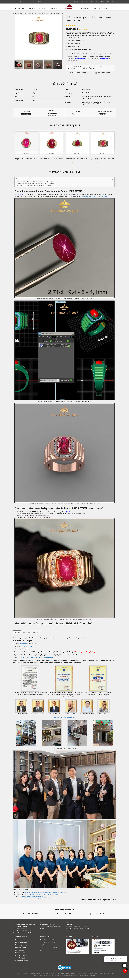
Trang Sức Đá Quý (33, 8)
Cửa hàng (20, 13)
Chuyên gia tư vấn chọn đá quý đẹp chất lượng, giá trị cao (42, 894)
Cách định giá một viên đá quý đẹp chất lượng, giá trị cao (38, 898)
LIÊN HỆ (17, 632)
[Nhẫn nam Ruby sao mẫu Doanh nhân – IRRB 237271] (18, 64)
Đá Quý (44, 8)
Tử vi (41, 950)
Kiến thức (94, 1)
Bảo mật (54, 942)
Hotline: (79, 72)
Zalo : (104, 72)
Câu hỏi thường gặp (20, 958)
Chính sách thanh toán (20, 942)
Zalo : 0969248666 (98, 913)
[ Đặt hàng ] (83, 29)
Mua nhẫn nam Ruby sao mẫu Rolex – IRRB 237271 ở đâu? (34, 185)
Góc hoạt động (44, 942)
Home (15, 13)
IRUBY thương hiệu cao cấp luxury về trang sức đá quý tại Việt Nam (45, 892)
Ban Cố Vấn (97, 8)
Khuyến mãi (43, 945)
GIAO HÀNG (26, 632)
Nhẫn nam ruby (28, 13)
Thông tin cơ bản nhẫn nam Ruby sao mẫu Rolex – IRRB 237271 (35, 181)
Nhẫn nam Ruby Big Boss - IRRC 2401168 (26, 158)
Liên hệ (42, 947)
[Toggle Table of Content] (111, 179)
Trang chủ (43, 939)
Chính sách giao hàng (20, 945)
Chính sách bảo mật (20, 939)
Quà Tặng (106, 8)
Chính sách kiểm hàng (20, 947)
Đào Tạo (84, 1)
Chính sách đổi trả (19, 950)
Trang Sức (52, 8)
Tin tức (76, 1)
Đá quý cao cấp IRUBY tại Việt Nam (33, 896)
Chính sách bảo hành (20, 952)
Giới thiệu (21, 8)
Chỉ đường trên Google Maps (85, 652)
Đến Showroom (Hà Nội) (21, 960)
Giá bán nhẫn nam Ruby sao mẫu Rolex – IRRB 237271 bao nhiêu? (36, 183)
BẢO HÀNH (37, 632)
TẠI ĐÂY (68, 512)
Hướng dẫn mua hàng (20, 955)
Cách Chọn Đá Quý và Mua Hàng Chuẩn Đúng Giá (37, 657)
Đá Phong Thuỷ (85, 8)
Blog (102, 1)
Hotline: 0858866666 (32, 913)
